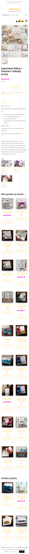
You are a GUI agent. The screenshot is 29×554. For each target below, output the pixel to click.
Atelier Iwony (14, 9)
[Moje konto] (16, 21)
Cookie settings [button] (13, 551)
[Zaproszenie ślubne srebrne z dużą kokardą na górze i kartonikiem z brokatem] (6, 163)
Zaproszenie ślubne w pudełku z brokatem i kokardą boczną (6, 183)
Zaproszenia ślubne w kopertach (10, 92)
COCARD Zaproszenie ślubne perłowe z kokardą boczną (18, 168)
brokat (21, 92)
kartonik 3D (25, 92)
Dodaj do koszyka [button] (7, 222)
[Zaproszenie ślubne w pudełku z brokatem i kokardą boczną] (6, 178)
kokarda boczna (4, 94)
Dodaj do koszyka (15, 87)
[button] (25, 27)
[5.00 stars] (5, 79)
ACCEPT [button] (22, 551)
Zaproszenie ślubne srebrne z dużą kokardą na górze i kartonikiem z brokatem (6, 169)
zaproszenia (9, 94)
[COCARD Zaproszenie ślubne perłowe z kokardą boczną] (19, 163)
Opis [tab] (5, 101)
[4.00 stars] (21, 310)
